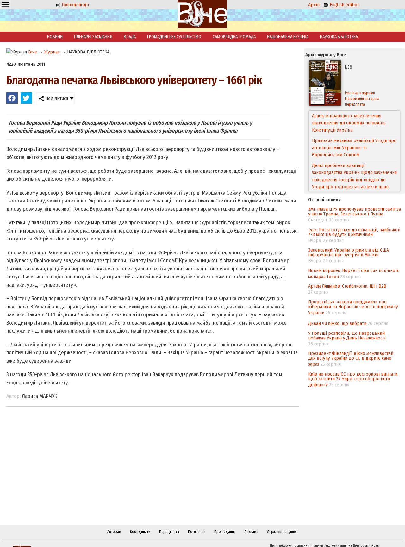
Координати (140, 532)
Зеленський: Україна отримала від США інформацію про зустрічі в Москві (348, 252)
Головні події (74, 5)
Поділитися (56, 98)
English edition (344, 5)
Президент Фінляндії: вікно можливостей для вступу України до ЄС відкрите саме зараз (350, 359)
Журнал (52, 52)
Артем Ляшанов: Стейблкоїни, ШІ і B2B (347, 286)
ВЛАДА (130, 37)
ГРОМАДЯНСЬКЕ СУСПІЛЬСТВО (174, 37)
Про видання (225, 532)
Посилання (196, 532)
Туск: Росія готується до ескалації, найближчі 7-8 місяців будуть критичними (354, 232)
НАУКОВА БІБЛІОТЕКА (339, 37)
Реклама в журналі (360, 93)
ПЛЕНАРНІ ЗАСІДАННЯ (93, 37)
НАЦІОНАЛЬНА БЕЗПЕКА (287, 37)
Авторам (114, 532)
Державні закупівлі (282, 532)
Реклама (251, 532)
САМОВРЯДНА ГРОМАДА (234, 37)
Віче (32, 52)
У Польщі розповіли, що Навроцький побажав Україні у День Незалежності (346, 335)
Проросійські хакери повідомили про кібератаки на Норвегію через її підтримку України (353, 307)
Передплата (355, 104)
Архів (314, 5)
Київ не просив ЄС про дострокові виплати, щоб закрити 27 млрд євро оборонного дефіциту (353, 379)
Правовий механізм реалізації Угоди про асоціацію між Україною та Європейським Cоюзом (354, 130)
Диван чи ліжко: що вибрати (337, 323)
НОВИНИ (55, 37)
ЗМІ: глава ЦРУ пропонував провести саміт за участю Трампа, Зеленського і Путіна (354, 211)
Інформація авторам (362, 98)
